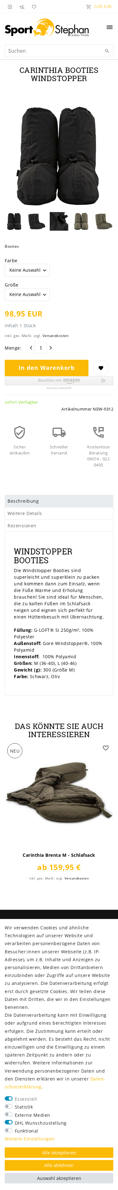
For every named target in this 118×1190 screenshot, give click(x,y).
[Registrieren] (22, 6)
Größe (12, 285)
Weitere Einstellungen (30, 1139)
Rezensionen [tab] (22, 526)
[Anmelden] (10, 6)
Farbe (11, 260)
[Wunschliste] (33, 6)
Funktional (26, 1131)
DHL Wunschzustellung (41, 1123)
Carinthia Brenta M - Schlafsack (59, 855)
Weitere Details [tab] (25, 513)
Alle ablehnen (59, 1165)
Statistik (24, 1107)
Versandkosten (55, 335)
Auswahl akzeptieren (59, 1178)
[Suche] (107, 51)
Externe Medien (32, 1115)
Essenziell (26, 1099)
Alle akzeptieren (59, 1153)
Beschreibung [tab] (23, 501)
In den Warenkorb (47, 367)
